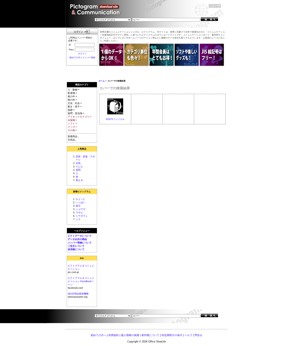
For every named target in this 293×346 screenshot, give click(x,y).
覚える (79, 180)
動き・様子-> (75, 106)
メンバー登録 (88, 57)
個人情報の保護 (130, 335)
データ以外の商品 (77, 239)
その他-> (72, 130)
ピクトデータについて (80, 235)
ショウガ (80, 209)
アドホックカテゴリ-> (79, 116)
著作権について (150, 335)
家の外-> (72, 99)
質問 (78, 170)
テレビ (79, 166)
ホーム (102, 81)
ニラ (78, 219)
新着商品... (73, 136)
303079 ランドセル (115, 119)
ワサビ (79, 212)
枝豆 (78, 205)
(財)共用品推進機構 (78, 293)
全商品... (72, 139)
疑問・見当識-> (76, 113)
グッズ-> (72, 126)
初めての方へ (98, 335)
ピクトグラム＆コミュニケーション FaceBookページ (81, 281)
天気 (78, 163)
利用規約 (113, 335)
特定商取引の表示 (172, 335)
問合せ (198, 335)
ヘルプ (188, 335)
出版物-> (72, 120)
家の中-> (72, 96)
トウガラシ (82, 216)
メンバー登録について (80, 242)
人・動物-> (74, 89)
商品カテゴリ (81, 84)
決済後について (76, 249)
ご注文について (76, 246)
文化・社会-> (75, 103)
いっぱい (80, 202)
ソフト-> (72, 123)
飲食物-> (72, 93)
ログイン (82, 53)
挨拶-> (71, 110)
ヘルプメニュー (81, 230)
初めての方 (74, 57)
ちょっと (80, 199)
